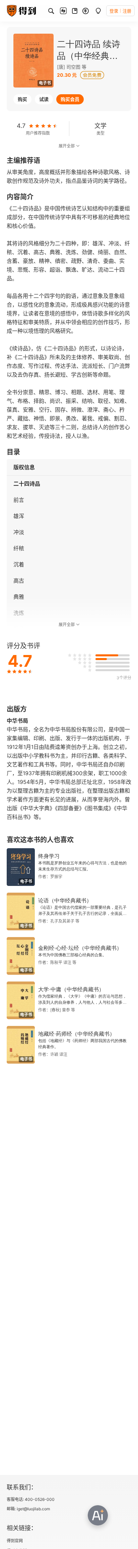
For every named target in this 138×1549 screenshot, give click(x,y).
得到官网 (15, 1540)
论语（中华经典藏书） (65, 900)
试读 (44, 99)
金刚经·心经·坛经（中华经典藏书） (80, 948)
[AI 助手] (98, 1515)
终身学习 (49, 856)
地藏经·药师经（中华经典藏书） (76, 1034)
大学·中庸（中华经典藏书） (71, 989)
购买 (22, 99)
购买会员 (70, 99)
